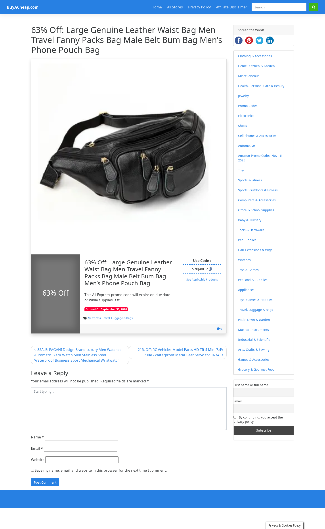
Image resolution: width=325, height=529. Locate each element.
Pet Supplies (247, 240)
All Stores (175, 7)
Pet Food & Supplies (253, 280)
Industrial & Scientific (254, 339)
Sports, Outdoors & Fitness (258, 190)
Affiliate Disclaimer (231, 7)
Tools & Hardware (251, 230)
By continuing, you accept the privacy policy (258, 419)
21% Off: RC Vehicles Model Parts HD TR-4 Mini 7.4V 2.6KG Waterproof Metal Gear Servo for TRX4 (180, 352)
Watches (244, 260)
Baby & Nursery (249, 220)
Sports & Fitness (250, 180)
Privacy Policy (199, 7)
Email (37, 448)
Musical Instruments (253, 329)
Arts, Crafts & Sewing (254, 349)
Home (157, 7)
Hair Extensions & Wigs (255, 250)
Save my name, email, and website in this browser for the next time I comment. (101, 470)
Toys (241, 170)
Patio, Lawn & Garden (254, 320)
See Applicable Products (202, 279)
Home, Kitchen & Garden (256, 66)
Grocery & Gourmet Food (256, 369)
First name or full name (250, 385)
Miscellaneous (248, 76)
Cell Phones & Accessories (257, 136)
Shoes (242, 126)
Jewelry (243, 96)
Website (37, 459)
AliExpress (94, 318)
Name (37, 437)
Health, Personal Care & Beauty (261, 86)
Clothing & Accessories (255, 56)
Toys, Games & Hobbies (255, 300)
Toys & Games (248, 270)
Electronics (246, 116)
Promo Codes (248, 106)
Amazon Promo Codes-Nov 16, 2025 (260, 157)
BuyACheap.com (22, 7)
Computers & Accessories (257, 200)
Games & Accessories (254, 359)
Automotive (246, 145)
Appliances (246, 290)
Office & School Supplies (256, 210)
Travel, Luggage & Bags (117, 318)
